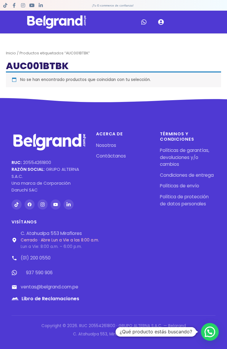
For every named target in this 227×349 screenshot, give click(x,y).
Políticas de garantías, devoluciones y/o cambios (184, 157)
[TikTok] (17, 204)
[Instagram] (43, 204)
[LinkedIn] (69, 204)
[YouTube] (56, 204)
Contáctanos (111, 156)
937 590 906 (39, 273)
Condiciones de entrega (187, 175)
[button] (210, 332)
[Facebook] (30, 204)
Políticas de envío (179, 186)
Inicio (11, 53)
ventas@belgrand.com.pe (49, 287)
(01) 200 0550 (36, 258)
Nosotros (106, 145)
